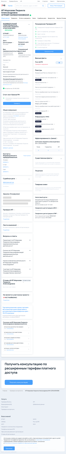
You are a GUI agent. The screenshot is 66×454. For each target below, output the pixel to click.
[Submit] (43, 5)
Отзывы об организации (8, 434)
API (21, 1)
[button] (56, 6)
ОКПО (34, 419)
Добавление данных (38, 404)
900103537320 (10, 350)
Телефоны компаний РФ (8, 429)
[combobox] (30, 6)
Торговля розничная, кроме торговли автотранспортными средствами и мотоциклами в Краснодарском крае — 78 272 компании (16, 310)
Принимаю (9, 448)
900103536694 (10, 344)
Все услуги (4, 1)
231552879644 (10, 328)
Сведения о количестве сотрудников (11, 426)
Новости (52, 1)
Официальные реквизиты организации (12, 432)
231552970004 (10, 334)
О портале (45, 1)
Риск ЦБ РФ (36, 421)
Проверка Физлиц (13, 1)
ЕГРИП (3, 419)
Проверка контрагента (7, 409)
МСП (2, 424)
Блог (39, 1)
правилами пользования (43, 440)
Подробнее (6, 300)
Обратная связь (61, 1)
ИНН (34, 424)
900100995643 (10, 339)
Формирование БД (6, 404)
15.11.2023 (6, 37)
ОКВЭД (3, 421)
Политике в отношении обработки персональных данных (21, 443)
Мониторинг (4, 407)
